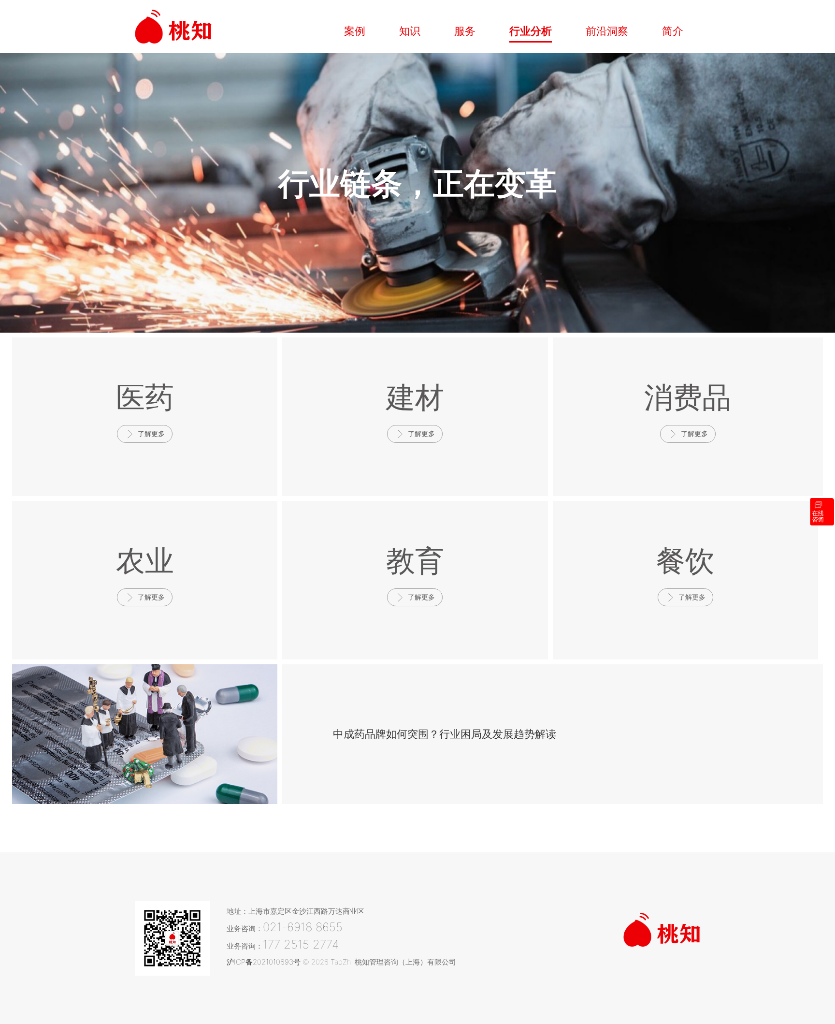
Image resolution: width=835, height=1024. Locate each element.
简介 (672, 31)
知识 (409, 31)
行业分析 (530, 31)
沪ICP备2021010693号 (264, 961)
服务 (464, 31)
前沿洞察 (607, 31)
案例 (354, 31)
